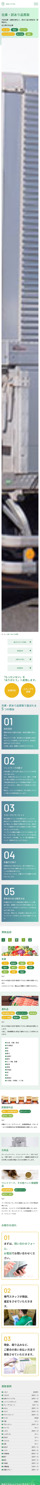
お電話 (8, 1253)
